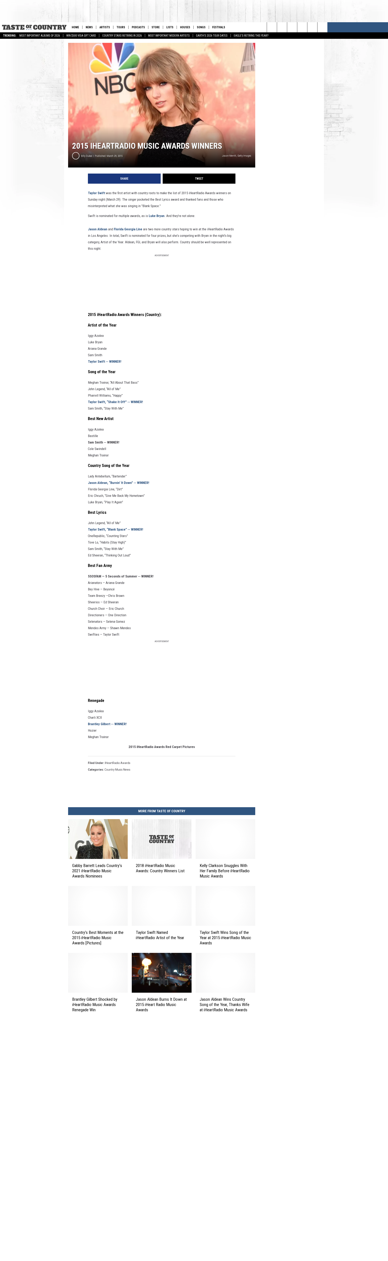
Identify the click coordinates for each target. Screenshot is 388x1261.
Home (75, 27)
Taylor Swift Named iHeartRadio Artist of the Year (160, 935)
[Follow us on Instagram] (292, 27)
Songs (201, 27)
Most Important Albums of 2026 (39, 35)
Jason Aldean (97, 229)
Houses (185, 27)
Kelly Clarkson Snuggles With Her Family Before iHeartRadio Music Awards (225, 871)
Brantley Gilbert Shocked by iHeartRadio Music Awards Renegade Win (94, 1004)
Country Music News (117, 769)
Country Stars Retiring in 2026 (122, 35)
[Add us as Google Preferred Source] (282, 27)
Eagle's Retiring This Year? (251, 35)
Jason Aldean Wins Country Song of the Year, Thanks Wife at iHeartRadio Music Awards (224, 1004)
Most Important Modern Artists (169, 35)
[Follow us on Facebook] (312, 27)
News (89, 27)
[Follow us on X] (322, 27)
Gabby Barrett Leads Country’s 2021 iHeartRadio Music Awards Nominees (97, 871)
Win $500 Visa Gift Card (81, 35)
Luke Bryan (156, 216)
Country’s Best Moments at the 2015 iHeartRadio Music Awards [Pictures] (97, 937)
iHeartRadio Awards (117, 763)
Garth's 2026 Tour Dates (212, 35)
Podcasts (138, 27)
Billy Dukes (86, 155)
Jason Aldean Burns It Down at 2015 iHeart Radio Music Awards (161, 1004)
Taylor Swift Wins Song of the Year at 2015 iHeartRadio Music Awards (225, 937)
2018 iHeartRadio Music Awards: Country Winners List (160, 868)
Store (156, 27)
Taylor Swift (96, 193)
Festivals (218, 27)
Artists (104, 27)
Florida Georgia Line (128, 229)
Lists (169, 27)
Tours (121, 27)
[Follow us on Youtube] (302, 27)
